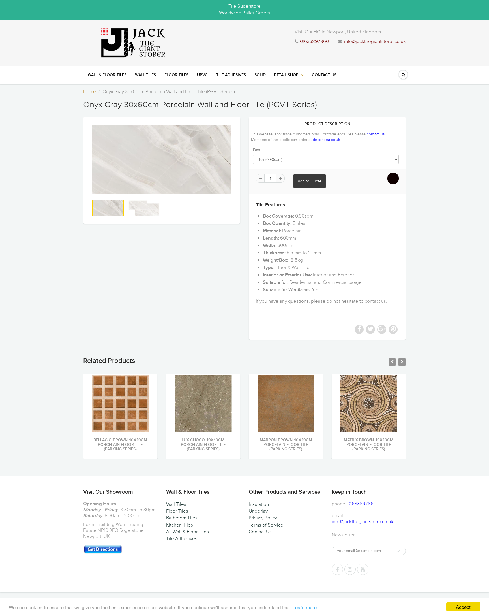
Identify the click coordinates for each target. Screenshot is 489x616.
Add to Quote (309, 181)
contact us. (376, 301)
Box (256, 150)
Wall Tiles (145, 75)
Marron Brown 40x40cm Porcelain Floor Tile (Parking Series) (286, 444)
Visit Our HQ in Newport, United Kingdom (338, 32)
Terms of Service (266, 525)
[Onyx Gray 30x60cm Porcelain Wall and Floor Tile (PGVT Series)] (161, 159)
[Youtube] (362, 569)
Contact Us (324, 75)
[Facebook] (337, 569)
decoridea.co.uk (326, 139)
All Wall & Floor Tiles (187, 532)
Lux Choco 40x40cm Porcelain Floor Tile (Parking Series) (203, 444)
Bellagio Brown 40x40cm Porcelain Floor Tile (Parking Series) (120, 444)
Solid (260, 75)
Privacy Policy (263, 518)
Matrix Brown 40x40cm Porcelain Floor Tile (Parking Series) (368, 444)
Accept (463, 606)
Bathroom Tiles (182, 518)
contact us (376, 134)
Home (89, 92)
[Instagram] (350, 569)
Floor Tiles (176, 75)
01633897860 (314, 41)
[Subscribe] (399, 551)
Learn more (305, 607)
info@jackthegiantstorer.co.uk (375, 41)
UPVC (202, 75)
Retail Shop (286, 75)
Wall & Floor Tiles (107, 75)
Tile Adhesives (231, 75)
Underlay (258, 511)
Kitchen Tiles (179, 525)
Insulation (259, 504)
